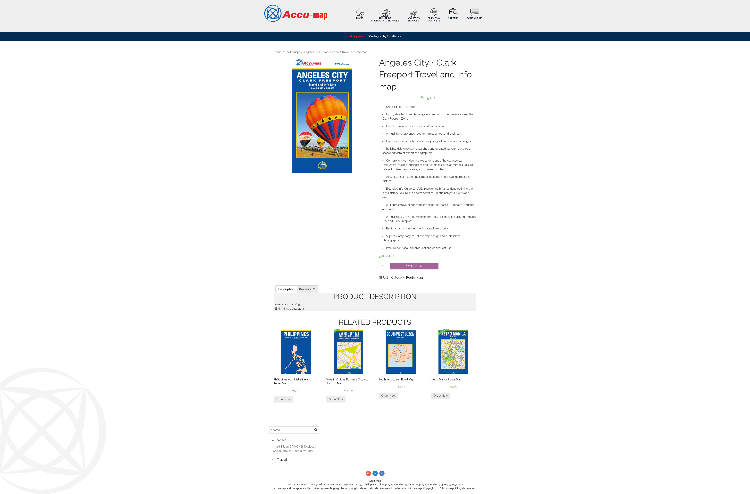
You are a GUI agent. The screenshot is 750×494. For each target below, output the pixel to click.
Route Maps (292, 52)
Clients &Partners (434, 19)
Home (359, 18)
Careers (453, 18)
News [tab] (281, 440)
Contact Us (474, 18)
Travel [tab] (282, 460)
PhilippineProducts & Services (385, 19)
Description (286, 289)
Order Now (414, 266)
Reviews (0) (307, 289)
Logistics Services (413, 19)
